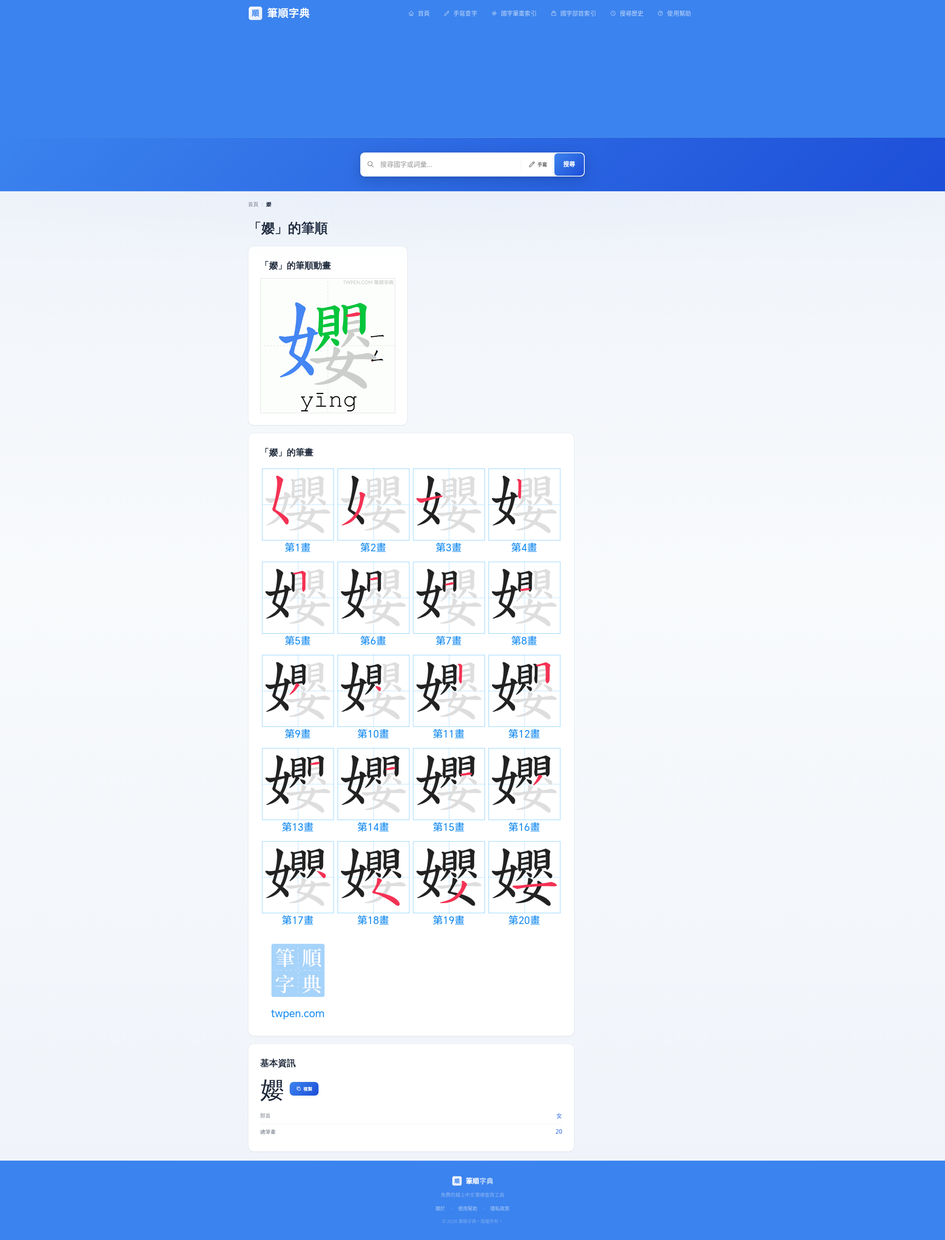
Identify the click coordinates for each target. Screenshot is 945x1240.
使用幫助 (467, 1208)
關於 (440, 1208)
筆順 (479, 1181)
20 (559, 1131)
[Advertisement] (472, 82)
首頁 (253, 204)
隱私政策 (499, 1208)
